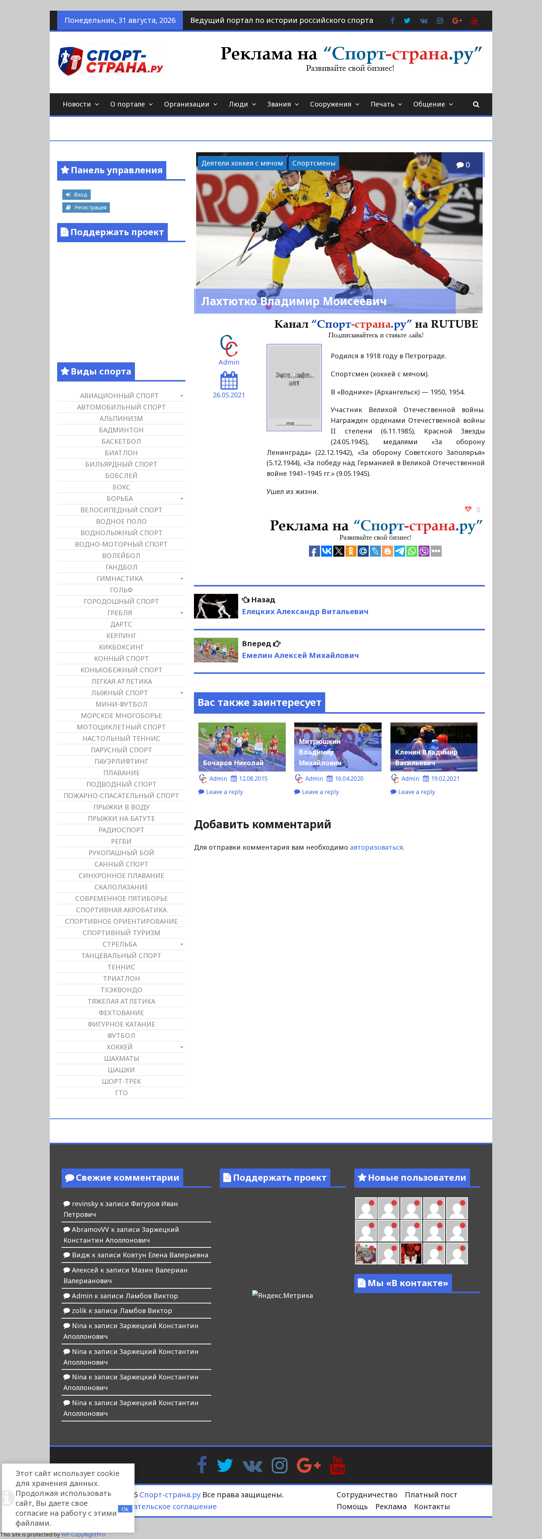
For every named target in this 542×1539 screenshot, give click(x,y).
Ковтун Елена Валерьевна (165, 1254)
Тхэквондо (121, 989)
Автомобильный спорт (121, 407)
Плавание (121, 772)
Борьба (120, 498)
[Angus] (411, 1208)
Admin (229, 362)
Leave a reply (224, 792)
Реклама (391, 1506)
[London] (388, 1208)
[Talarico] (434, 1208)
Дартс (121, 624)
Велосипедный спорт (121, 509)
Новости (77, 104)
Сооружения (330, 104)
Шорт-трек (121, 1081)
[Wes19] (366, 1253)
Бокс (121, 487)
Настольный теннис (121, 738)
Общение (429, 104)
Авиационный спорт (119, 395)
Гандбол (121, 567)
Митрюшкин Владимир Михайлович (320, 752)
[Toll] (457, 1208)
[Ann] (388, 1231)
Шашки (121, 1069)
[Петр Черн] (366, 1231)
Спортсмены (314, 163)
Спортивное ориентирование (121, 921)
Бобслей (121, 475)
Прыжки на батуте (121, 818)
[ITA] (388, 1253)
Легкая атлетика (121, 681)
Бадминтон (121, 429)
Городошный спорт (121, 601)
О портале (127, 104)
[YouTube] (337, 1464)
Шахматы (121, 1058)
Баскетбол (121, 441)
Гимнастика (120, 578)
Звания (279, 104)
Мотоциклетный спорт (121, 727)
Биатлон (121, 452)
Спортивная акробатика (121, 909)
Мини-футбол (121, 704)
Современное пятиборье (121, 898)
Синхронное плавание (121, 875)
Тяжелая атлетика (121, 1001)
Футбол (121, 1035)
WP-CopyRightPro (83, 1534)
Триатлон (121, 978)
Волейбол (121, 555)
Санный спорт (121, 864)
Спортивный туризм (121, 932)
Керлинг (121, 635)
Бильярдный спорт (121, 464)
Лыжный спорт (119, 692)
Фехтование (121, 1012)
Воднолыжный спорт (121, 532)
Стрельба (120, 944)
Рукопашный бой (121, 852)
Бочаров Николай (233, 762)
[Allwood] (366, 1208)
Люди (238, 104)
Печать (382, 104)
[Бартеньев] (434, 1253)
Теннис (121, 966)
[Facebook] (202, 1464)
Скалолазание (121, 886)
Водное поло (121, 521)
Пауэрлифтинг (121, 761)
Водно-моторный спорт (121, 544)
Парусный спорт (121, 749)
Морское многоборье (121, 715)
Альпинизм (121, 418)
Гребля (119, 612)
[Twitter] (225, 1464)
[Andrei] (457, 1253)
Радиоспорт (121, 829)
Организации (186, 104)
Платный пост (431, 1495)
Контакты (432, 1506)
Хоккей (120, 1046)
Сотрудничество (367, 1495)
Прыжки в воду (121, 806)
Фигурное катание (121, 1024)
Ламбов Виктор (151, 1295)
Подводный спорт (121, 784)
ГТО (121, 1092)
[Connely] (411, 1231)
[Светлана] (434, 1231)
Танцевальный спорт (121, 955)
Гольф (121, 589)
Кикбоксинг (121, 647)
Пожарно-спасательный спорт (121, 795)
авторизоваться (376, 847)
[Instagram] (279, 1464)
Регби (121, 841)
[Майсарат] (411, 1253)
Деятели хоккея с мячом (242, 163)
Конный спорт (121, 658)
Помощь (352, 1506)
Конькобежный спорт (121, 669)
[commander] (457, 1231)
